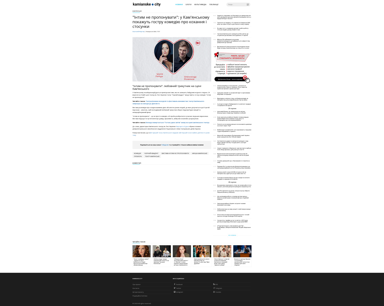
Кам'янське (137, 11)
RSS (216, 284)
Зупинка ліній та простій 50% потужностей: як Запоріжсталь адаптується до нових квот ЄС (231, 172)
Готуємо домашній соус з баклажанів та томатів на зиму (233, 161)
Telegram (165, 145)
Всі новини (232, 235)
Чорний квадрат (151, 153)
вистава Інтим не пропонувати (175, 153)
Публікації (213, 4)
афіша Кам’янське (199, 153)
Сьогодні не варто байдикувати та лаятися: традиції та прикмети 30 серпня (234, 104)
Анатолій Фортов (138, 31)
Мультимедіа (200, 4)
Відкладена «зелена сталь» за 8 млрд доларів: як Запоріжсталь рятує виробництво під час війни (232, 99)
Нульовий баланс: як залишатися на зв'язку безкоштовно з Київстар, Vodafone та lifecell (231, 112)
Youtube (218, 292)
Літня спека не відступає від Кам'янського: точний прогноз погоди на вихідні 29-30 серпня (233, 215)
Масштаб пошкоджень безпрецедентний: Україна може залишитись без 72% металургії (233, 136)
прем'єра (138, 156)
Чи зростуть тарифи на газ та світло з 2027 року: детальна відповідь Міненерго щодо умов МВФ (232, 221)
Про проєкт (136, 284)
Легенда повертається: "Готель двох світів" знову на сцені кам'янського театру (177, 122)
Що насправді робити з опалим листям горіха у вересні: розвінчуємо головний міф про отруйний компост (233, 198)
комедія (137, 153)
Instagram (179, 292)
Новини (179, 4)
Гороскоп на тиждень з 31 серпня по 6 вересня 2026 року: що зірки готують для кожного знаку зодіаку (233, 23)
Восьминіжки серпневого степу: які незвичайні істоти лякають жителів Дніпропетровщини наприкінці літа (234, 185)
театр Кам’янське (152, 156)
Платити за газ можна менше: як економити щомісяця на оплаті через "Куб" (234, 124)
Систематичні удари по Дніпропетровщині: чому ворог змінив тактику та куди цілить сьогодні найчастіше (232, 142)
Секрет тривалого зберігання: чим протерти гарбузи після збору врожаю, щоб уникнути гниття (234, 148)
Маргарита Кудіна (182, 126)
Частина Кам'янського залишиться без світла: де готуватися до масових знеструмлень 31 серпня (232, 34)
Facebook (179, 284)
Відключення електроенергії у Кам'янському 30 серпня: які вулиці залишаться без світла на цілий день (233, 155)
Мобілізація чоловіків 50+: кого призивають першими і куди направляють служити (234, 130)
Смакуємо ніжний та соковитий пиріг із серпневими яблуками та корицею (233, 93)
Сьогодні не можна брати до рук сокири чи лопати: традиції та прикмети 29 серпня (233, 178)
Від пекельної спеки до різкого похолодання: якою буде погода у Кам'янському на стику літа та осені (233, 47)
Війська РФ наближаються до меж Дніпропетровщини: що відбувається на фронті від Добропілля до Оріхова (233, 41)
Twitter (178, 288)
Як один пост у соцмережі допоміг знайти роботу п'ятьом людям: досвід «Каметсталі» (232, 29)
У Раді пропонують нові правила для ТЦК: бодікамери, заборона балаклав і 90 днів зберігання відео (234, 227)
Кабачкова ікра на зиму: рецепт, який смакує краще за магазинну (233, 209)
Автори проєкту (138, 292)
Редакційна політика (139, 296)
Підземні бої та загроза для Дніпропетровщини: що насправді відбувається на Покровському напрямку (233, 167)
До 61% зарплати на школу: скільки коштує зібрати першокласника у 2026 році (233, 191)
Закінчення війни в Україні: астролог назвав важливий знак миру (231, 204)
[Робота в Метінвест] (232, 67)
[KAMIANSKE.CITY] (146, 4)
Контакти (135, 288)
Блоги (188, 4)
